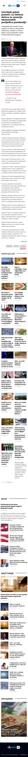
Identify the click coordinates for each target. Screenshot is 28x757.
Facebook (9, 246)
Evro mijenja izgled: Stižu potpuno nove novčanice (19, 295)
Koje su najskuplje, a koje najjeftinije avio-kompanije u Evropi (21, 270)
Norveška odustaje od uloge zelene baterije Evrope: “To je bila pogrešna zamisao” (6, 272)
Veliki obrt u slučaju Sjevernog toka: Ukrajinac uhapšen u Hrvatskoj (17, 674)
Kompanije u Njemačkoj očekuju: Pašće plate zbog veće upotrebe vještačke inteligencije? (20, 451)
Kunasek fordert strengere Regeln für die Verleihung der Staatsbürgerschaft (17, 527)
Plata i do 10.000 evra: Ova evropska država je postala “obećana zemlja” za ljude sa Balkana (21, 407)
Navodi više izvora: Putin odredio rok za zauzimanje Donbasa (17, 615)
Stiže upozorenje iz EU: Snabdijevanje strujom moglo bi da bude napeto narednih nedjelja (7, 342)
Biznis (3, 39)
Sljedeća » (10, 482)
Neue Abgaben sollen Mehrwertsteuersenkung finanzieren (18, 562)
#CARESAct (16, 92)
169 (6, 482)
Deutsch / (23, 1)
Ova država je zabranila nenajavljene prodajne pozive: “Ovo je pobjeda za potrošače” (7, 318)
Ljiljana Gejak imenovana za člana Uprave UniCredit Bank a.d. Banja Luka (6, 384)
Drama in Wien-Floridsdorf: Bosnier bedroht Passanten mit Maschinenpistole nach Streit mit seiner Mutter (18, 550)
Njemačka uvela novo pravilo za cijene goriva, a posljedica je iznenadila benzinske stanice (7, 458)
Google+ (23, 246)
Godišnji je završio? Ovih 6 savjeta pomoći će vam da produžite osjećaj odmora (17, 654)
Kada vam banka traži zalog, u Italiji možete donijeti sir (7, 430)
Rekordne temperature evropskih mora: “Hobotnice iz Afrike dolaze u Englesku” (18, 625)
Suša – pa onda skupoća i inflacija (20, 363)
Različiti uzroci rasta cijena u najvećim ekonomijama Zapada (6, 406)
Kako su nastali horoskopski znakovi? (17, 605)
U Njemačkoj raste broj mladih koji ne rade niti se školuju (18, 664)
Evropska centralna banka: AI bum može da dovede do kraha (7, 364)
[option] (14, 719)
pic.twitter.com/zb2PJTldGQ (13, 94)
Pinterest (23, 248)
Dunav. (16, 754)
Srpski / (18, 1)
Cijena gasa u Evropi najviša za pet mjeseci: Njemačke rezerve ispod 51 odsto (20, 318)
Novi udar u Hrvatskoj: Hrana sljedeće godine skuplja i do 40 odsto (7, 296)
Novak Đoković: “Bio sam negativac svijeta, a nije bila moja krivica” (18, 635)
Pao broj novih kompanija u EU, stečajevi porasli (20, 382)
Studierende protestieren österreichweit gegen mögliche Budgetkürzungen (11, 506)
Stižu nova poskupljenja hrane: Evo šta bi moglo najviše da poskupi (20, 341)
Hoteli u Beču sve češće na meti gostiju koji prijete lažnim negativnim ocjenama (14, 596)
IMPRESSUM (23, 754)
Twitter (16, 246)
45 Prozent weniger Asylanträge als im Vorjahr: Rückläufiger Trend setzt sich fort (17, 538)
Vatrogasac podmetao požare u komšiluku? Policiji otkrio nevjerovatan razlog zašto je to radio (12, 731)
